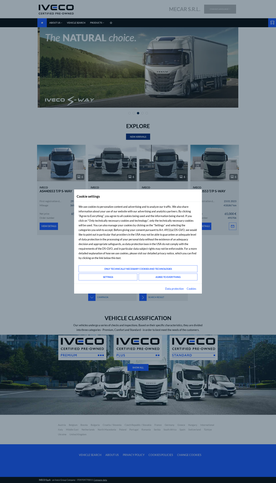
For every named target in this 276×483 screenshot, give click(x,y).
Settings (108, 277)
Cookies (191, 288)
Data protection (174, 288)
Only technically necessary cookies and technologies (138, 268)
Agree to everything (168, 277)
